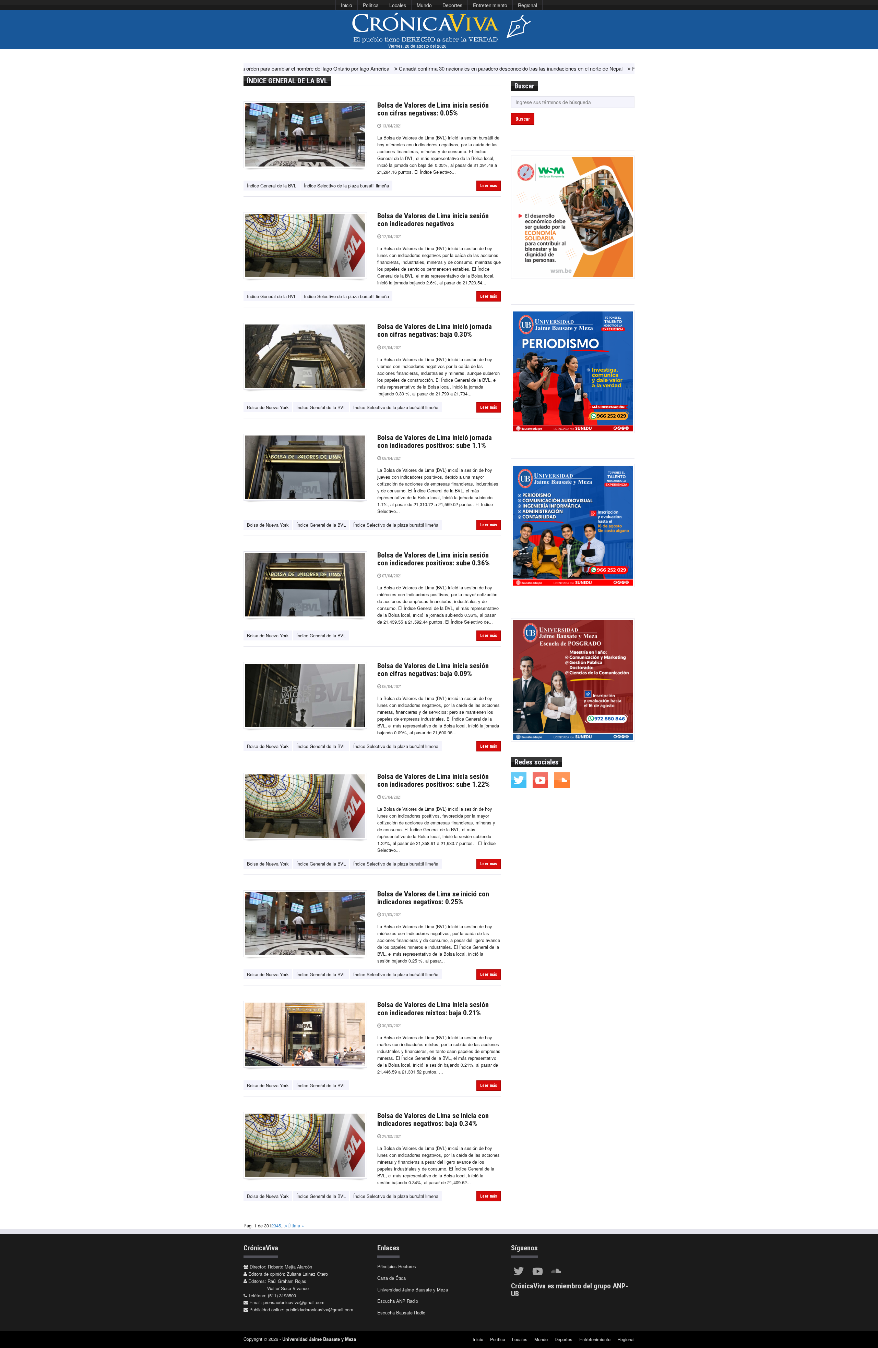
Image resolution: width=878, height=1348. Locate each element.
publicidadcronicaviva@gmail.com (319, 1309)
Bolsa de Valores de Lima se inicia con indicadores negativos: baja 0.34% (433, 1120)
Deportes (452, 5)
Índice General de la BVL (271, 185)
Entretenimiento (490, 5)
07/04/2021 (391, 576)
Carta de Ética (391, 1278)
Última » (295, 1225)
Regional (527, 5)
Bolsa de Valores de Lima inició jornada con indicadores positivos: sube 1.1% (434, 441)
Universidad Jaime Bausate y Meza (412, 1289)
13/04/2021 (391, 126)
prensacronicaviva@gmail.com (293, 1302)
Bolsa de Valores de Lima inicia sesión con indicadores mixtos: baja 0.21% (433, 1009)
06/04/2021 (391, 686)
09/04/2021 (391, 347)
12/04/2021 (391, 236)
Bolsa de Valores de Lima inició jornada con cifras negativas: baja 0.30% (434, 330)
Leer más (488, 185)
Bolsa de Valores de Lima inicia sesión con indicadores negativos (433, 220)
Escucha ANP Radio (397, 1301)
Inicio (346, 5)
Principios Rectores (396, 1266)
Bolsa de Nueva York (268, 407)
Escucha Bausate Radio (401, 1312)
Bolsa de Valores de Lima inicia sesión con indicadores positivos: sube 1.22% (433, 780)
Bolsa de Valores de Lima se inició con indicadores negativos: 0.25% (433, 898)
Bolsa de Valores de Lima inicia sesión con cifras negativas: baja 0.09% (433, 670)
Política (371, 5)
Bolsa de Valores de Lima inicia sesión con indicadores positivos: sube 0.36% (433, 559)
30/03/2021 (391, 1026)
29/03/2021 (391, 1136)
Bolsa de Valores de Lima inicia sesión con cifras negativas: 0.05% (433, 109)
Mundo (424, 5)
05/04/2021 (391, 797)
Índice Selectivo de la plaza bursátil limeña (346, 185)
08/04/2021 (391, 458)
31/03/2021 (391, 914)
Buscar (522, 119)
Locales (397, 5)
